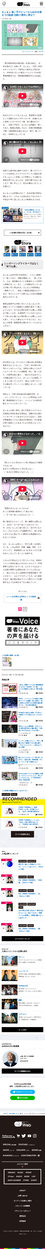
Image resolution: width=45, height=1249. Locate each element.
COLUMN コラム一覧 (15, 1113)
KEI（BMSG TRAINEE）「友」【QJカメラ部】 (30, 894)
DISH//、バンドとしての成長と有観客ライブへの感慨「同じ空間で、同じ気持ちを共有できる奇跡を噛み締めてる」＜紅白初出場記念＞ (30, 702)
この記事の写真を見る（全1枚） (21, 232)
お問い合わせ (22, 1196)
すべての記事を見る (22, 834)
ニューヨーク (23, 971)
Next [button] (39, 1058)
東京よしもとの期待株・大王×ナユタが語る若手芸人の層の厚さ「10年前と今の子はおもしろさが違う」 (30, 728)
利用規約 (22, 1221)
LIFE (33, 1177)
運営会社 (22, 1216)
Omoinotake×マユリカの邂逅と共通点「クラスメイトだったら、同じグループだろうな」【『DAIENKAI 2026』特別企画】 (30, 776)
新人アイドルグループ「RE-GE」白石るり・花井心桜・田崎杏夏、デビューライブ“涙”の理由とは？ (30, 759)
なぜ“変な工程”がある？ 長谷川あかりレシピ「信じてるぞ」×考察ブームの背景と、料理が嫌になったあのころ (30, 914)
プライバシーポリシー (22, 1211)
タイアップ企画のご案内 (22, 1201)
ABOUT (22, 1191)
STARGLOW (23, 986)
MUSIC (20, 1173)
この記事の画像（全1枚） (11, 655)
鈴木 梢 (41, 51)
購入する (7, 255)
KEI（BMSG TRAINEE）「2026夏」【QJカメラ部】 (30, 881)
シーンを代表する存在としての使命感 (21, 598)
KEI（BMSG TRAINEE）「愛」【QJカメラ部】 (30, 929)
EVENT (34, 1180)
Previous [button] (3, 1058)
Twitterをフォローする (24, 1092)
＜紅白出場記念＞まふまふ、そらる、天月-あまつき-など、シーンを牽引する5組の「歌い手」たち (32, 211)
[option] (7, 661)
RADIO (19, 1177)
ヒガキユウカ (29, 51)
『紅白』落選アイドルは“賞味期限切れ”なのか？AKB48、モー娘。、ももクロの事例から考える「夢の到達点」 (30, 688)
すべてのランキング (22, 938)
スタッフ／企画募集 (22, 1206)
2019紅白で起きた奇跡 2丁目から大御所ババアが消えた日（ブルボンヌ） (30, 715)
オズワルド (22, 1014)
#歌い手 (11, 675)
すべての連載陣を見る (22, 1071)
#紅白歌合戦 (19, 675)
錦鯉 (20, 1000)
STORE (26, 1180)
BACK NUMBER (14, 1180)
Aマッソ (21, 957)
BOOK (26, 1177)
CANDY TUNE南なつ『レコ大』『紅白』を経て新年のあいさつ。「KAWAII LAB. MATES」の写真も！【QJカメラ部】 (29, 822)
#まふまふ (5, 675)
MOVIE (28, 1173)
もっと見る (22, 1029)
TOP (4, 1113)
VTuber (11, 1177)
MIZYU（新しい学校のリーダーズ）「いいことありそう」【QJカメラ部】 (30, 866)
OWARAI (11, 1173)
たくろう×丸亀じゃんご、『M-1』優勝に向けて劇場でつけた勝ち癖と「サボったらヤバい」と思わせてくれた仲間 (30, 744)
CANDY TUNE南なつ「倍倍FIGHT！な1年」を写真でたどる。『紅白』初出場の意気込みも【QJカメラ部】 (28, 809)
